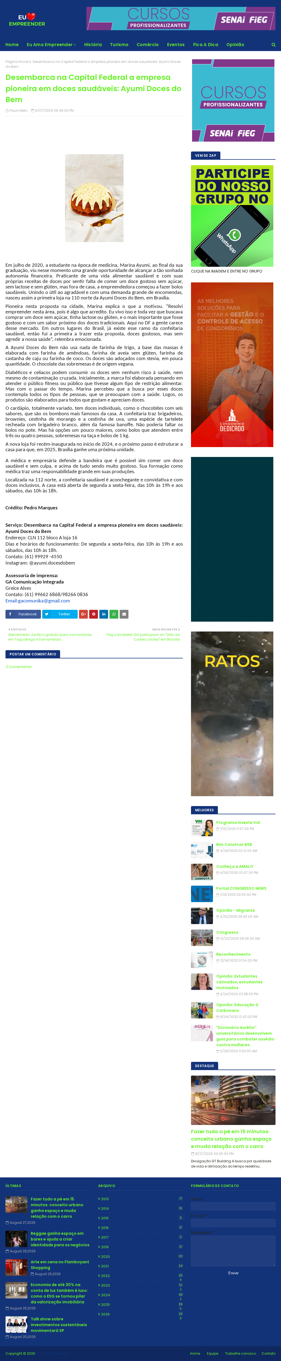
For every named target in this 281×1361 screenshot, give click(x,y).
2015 (141, 1218)
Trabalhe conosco (240, 1353)
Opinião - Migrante (235, 910)
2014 (141, 1208)
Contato (269, 1353)
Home (195, 1353)
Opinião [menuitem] (235, 44)
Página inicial (17, 61)
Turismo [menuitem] (119, 44)
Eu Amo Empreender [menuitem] (49, 44)
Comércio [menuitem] (148, 44)
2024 (142, 1295)
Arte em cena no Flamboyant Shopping (60, 1264)
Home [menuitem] (12, 44)
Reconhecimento (233, 954)
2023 (141, 1285)
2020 (142, 1256)
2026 (141, 1314)
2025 (141, 1304)
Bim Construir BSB (234, 844)
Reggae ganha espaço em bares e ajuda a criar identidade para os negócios (60, 1239)
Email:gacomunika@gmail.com (37, 601)
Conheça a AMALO (234, 866)
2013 (141, 1199)
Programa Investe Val (238, 822)
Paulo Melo (18, 110)
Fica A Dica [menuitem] (205, 44)
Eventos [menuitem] (176, 44)
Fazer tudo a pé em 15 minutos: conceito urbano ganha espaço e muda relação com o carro (231, 1139)
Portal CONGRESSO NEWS (241, 888)
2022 (141, 1276)
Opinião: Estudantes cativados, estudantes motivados (239, 981)
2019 (141, 1247)
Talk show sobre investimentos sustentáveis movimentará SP (59, 1324)
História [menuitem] (93, 44)
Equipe (212, 1353)
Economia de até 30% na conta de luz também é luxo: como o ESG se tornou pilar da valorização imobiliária (59, 1293)
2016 (141, 1227)
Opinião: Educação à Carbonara (237, 1007)
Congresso (227, 932)
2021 (141, 1266)
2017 (141, 1237)
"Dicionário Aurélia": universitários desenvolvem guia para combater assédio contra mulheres (245, 1036)
